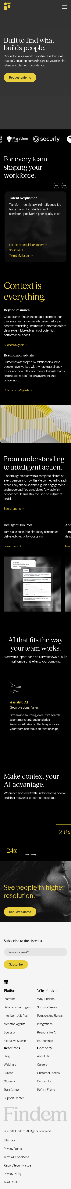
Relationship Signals (49, 1016)
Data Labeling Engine (17, 1007)
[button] (56, 185)
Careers (42, 1064)
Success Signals (47, 1007)
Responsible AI (46, 1032)
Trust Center (12, 1090)
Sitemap (9, 1140)
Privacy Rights (13, 1149)
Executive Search (15, 1041)
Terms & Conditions (16, 1157)
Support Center (14, 1098)
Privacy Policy (13, 1174)
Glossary (9, 1081)
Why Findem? (46, 999)
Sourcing (9, 1032)
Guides (8, 1073)
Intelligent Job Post (16, 1016)
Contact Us (44, 1081)
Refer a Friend (46, 1090)
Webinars (10, 1064)
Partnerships (45, 1041)
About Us (43, 1056)
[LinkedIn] (6, 983)
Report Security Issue (17, 1165)
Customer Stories (48, 1073)
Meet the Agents (14, 1024)
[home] (7, 6)
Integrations (44, 1024)
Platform (9, 999)
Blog (6, 1056)
